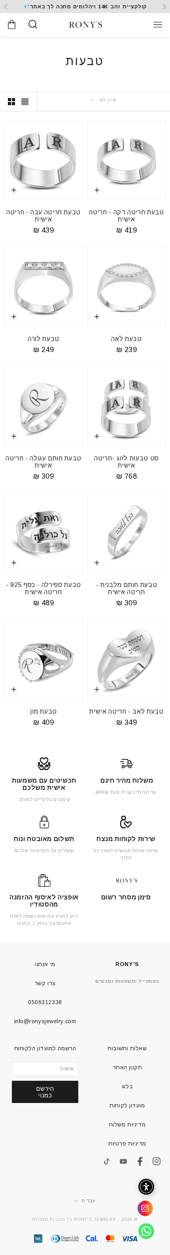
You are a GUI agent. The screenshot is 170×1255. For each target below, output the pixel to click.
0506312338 (45, 1002)
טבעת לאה (126, 338)
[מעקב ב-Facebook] (140, 1161)
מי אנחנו (45, 964)
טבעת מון (43, 711)
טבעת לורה (43, 338)
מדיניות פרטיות (127, 1143)
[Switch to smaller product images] (11, 101)
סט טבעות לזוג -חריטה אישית (126, 462)
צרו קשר (45, 983)
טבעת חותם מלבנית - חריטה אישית (126, 588)
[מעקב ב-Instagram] (157, 1161)
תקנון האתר (127, 1067)
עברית (89, 1200)
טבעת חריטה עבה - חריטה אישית (43, 216)
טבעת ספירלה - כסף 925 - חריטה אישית (43, 588)
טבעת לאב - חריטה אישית (126, 711)
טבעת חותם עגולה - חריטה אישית (43, 462)
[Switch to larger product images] (24, 101)
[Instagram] (142, 1211)
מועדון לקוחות (127, 1105)
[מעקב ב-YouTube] (123, 1161)
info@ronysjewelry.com (45, 1021)
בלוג (127, 1086)
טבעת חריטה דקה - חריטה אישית (126, 216)
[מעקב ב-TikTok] (107, 1161)
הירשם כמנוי (45, 1092)
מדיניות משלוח (127, 1124)
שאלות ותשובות (127, 1048)
